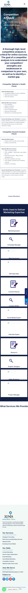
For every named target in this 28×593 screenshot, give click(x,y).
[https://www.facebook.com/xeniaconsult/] (26, 303)
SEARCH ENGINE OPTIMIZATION (11, 487)
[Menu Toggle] (24, 4)
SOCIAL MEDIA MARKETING (10, 465)
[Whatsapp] (4, 589)
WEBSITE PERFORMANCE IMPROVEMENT (10, 421)
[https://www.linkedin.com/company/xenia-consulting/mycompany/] (26, 300)
